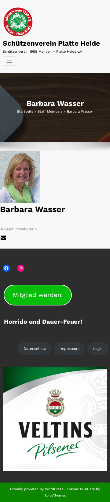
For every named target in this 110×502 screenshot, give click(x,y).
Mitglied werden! (38, 294)
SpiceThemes (55, 495)
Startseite (25, 111)
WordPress (54, 489)
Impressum (69, 349)
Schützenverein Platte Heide (51, 43)
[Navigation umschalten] (9, 61)
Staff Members (50, 111)
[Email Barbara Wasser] (4, 237)
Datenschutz (35, 349)
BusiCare (88, 489)
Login (97, 349)
